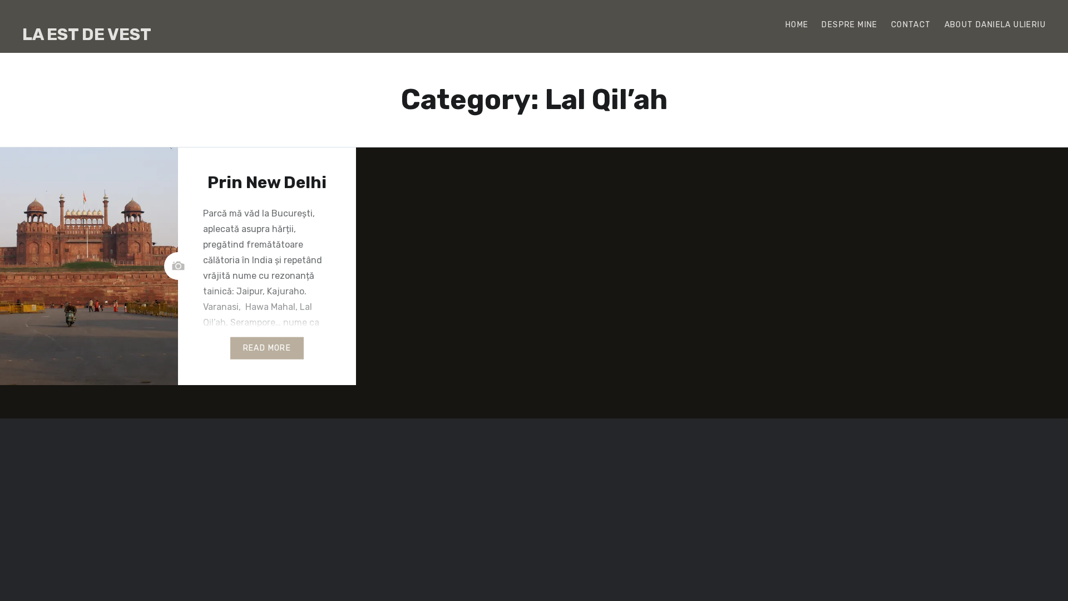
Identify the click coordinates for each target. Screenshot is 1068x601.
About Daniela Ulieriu (995, 24)
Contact (911, 24)
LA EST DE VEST (86, 34)
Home (797, 24)
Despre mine (849, 24)
